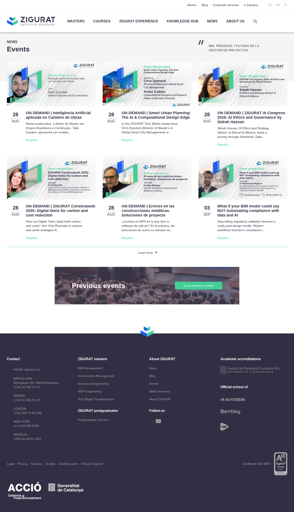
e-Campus (251, 5)
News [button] (212, 21)
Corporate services (226, 5)
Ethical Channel (92, 463)
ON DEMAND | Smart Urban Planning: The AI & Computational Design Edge (156, 115)
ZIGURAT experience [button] (138, 21)
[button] (255, 21)
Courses (102, 21)
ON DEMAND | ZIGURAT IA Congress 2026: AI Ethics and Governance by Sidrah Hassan (251, 117)
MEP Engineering (90, 391)
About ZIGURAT (160, 399)
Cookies (36, 463)
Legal (10, 463)
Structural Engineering (93, 383)
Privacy (23, 463)
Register (31, 140)
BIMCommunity (159, 391)
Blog (205, 5)
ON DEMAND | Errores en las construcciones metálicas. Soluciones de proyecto (148, 210)
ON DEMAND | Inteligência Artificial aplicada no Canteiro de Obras (58, 115)
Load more (145, 252)
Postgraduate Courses (93, 420)
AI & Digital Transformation (96, 399)
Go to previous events (199, 285)
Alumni (192, 5)
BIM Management (90, 368)
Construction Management (96, 376)
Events (153, 383)
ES (270, 4)
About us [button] (235, 21)
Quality (50, 463)
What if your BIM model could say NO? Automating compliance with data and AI (248, 210)
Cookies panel (68, 463)
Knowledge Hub (182, 21)
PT (285, 4)
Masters (76, 21)
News (153, 368)
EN (278, 4)
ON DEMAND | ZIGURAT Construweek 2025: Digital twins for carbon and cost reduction (60, 210)
